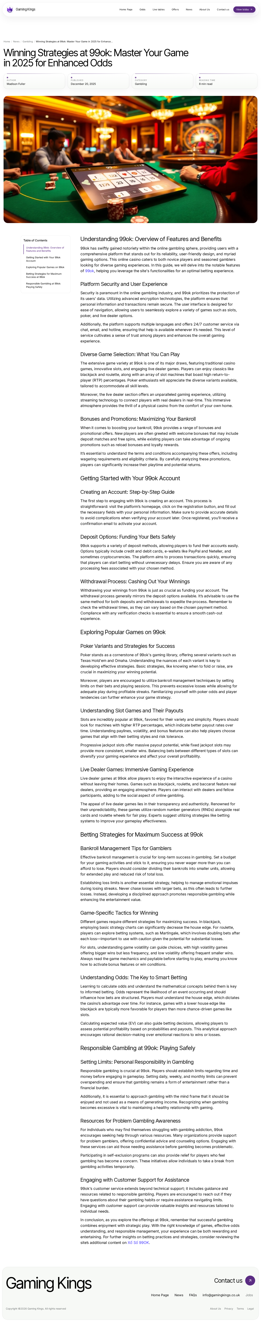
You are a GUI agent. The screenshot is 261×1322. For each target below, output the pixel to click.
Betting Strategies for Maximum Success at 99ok (44, 275)
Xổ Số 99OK (138, 1242)
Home (7, 41)
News (16, 41)
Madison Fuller (16, 84)
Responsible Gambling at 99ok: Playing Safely (43, 285)
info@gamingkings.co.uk (221, 1295)
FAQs (193, 1295)
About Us (215, 1308)
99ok (89, 271)
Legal (250, 1308)
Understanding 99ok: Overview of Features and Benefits (45, 249)
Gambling (28, 41)
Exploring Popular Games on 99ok (45, 267)
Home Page (160, 1295)
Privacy (228, 1308)
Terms (240, 1308)
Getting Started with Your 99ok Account (43, 259)
